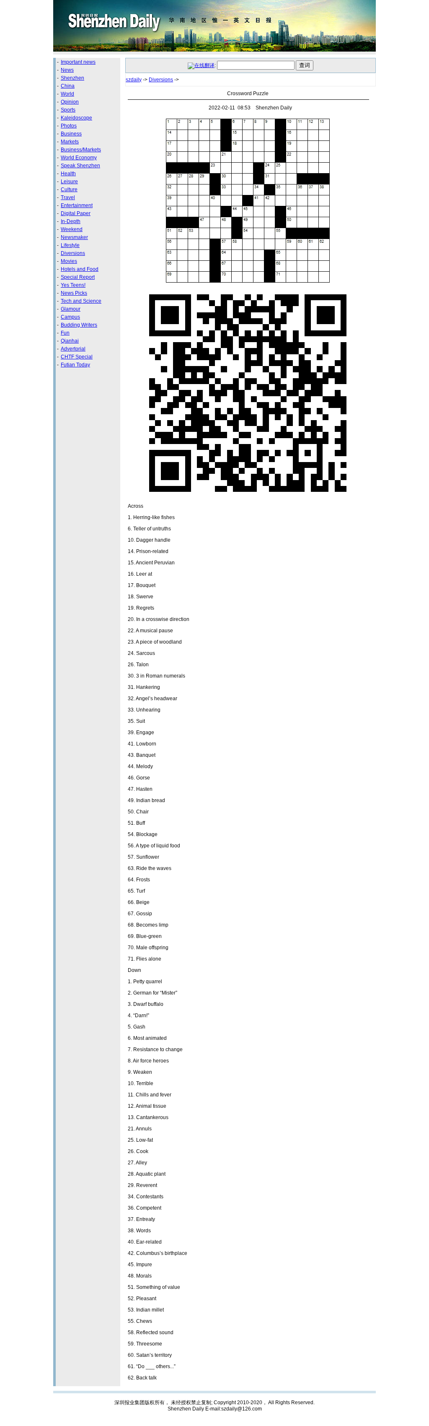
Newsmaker (74, 237)
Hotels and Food (79, 269)
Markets (70, 142)
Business (71, 134)
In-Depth (70, 221)
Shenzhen (72, 78)
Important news (78, 62)
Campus (70, 317)
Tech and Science (81, 301)
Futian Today (75, 365)
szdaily (134, 80)
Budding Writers (79, 325)
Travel (68, 197)
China (68, 86)
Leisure (69, 181)
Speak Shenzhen (80, 166)
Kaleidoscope (76, 118)
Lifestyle (70, 245)
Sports (68, 110)
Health (68, 174)
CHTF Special (77, 357)
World (67, 94)
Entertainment (77, 205)
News (67, 70)
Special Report (78, 277)
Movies (69, 261)
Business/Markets (81, 150)
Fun (65, 333)
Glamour (70, 309)
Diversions (73, 253)
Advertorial (73, 349)
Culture (69, 189)
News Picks (74, 293)
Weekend (72, 229)
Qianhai (70, 341)
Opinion (70, 102)
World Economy (79, 158)
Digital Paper (75, 213)
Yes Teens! (73, 285)
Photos (69, 126)
